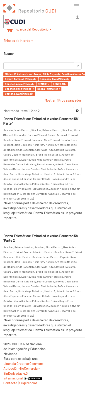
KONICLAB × (59, 83)
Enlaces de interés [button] (17, 40)
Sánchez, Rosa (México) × (19, 88)
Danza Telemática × (48, 88)
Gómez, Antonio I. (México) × (20, 78)
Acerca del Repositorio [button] (32, 29)
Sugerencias (28, 383)
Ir (78, 66)
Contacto (10, 383)
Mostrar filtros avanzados (63, 100)
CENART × (43, 83)
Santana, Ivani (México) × (19, 93)
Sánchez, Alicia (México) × (19, 83)
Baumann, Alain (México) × (54, 78)
